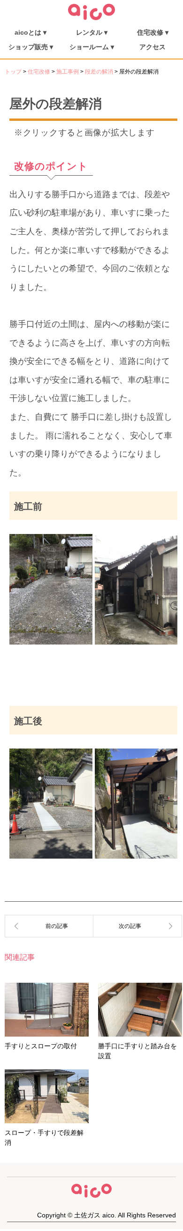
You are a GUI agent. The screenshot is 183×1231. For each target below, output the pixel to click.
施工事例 (67, 71)
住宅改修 (39, 71)
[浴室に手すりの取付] (137, 926)
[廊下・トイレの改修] (49, 926)
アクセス (152, 47)
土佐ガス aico (94, 1215)
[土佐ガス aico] (91, 18)
